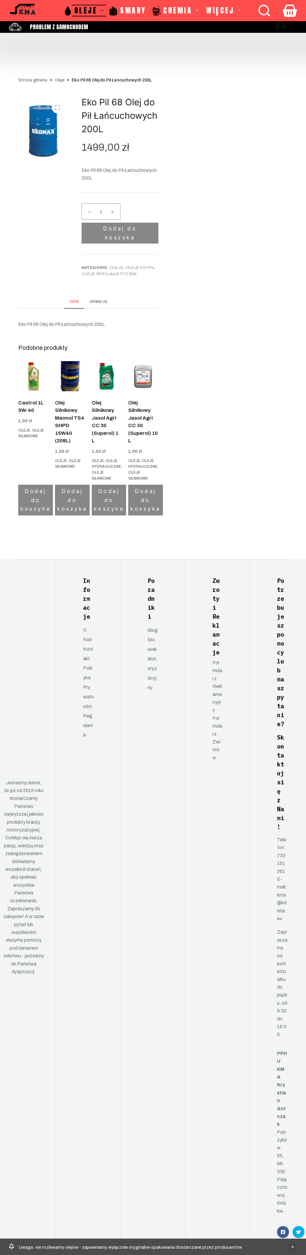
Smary (133, 10)
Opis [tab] (74, 302)
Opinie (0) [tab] (98, 302)
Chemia (177, 10)
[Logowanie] (281, 27)
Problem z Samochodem (59, 27)
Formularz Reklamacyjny (217, 686)
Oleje (85, 10)
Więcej (220, 10)
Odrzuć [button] (292, 1246)
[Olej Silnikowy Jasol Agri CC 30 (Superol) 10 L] (143, 376)
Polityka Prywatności (88, 687)
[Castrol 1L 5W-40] (33, 376)
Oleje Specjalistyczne (109, 274)
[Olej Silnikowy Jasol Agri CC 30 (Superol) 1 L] (107, 376)
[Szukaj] (264, 10)
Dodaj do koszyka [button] (35, 500)
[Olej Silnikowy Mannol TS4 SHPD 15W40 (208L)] (70, 376)
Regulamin (88, 725)
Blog (153, 630)
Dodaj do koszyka (120, 233)
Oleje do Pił (140, 268)
